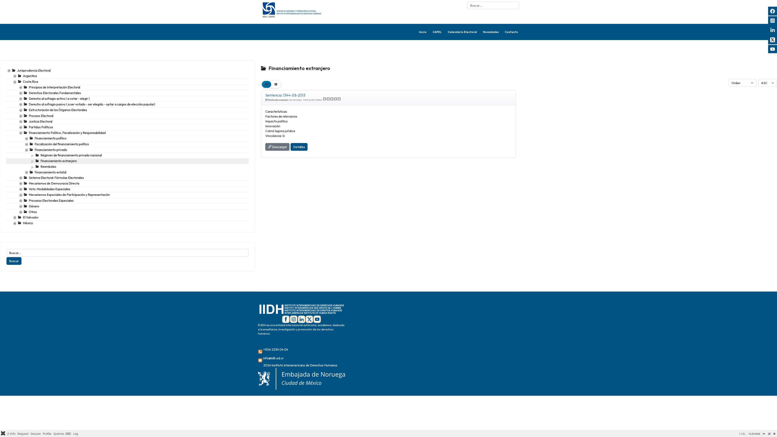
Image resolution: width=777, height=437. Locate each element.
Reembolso (48, 166)
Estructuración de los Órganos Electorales (58, 110)
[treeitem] (34, 70)
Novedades (491, 32)
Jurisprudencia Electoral (34, 70)
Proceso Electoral (41, 116)
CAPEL (437, 32)
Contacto (511, 32)
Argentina (30, 76)
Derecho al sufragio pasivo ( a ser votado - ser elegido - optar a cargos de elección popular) (92, 104)
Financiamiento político (51, 138)
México (28, 223)
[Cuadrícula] (266, 84)
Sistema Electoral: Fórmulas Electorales (56, 178)
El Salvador (31, 217)
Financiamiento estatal (50, 172)
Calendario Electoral (462, 32)
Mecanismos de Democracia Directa (54, 183)
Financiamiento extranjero (58, 161)
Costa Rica (30, 82)
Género (34, 206)
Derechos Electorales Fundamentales (55, 93)
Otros (33, 212)
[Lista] (275, 84)
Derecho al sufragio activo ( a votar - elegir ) (59, 99)
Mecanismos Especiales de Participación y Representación (69, 195)
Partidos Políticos (41, 127)
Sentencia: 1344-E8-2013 (285, 95)
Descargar (279, 147)
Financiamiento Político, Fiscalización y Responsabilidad (67, 133)
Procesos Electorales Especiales (51, 200)
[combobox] (493, 5)
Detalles (299, 147)
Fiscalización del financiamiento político (62, 144)
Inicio (423, 32)
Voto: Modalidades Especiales (49, 189)
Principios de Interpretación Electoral (54, 87)
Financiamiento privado (51, 150)
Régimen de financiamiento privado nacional (71, 155)
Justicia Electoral (40, 121)
